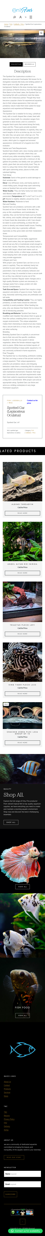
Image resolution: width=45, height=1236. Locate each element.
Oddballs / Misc (19, 24)
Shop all (10, 822)
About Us (7, 1082)
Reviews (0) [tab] (29, 64)
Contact (7, 1085)
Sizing (6, 1130)
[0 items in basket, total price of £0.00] (25, 17)
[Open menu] (31, 17)
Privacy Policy (9, 1119)
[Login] (20, 17)
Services (7, 1092)
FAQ (5, 1123)
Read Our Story (14, 1157)
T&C (5, 1112)
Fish (11, 24)
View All (22, 887)
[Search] (14, 17)
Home (6, 24)
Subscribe (10, 1194)
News (6, 1096)
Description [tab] (16, 64)
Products (7, 1089)
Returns (7, 1116)
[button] (41, 33)
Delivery (7, 1126)
